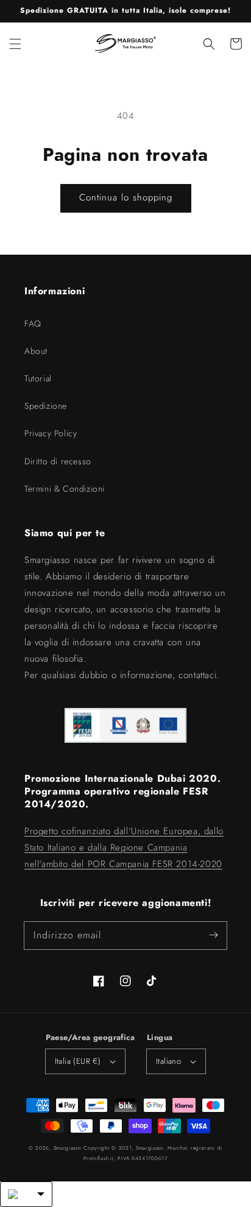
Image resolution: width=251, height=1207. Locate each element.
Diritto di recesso (57, 461)
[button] (15, 43)
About (36, 351)
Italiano (168, 1061)
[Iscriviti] (213, 935)
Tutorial (38, 378)
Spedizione (45, 406)
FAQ (32, 323)
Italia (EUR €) (78, 1061)
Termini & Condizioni (64, 489)
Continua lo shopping (125, 197)
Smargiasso (68, 1148)
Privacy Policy (50, 433)
